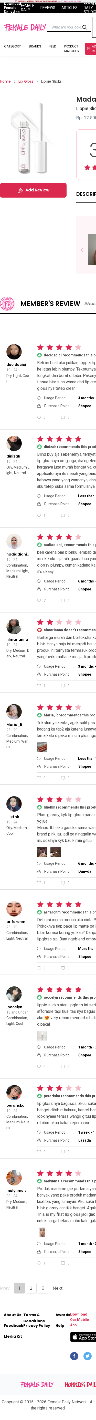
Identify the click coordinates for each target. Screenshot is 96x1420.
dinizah (13, 456)
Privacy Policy (36, 1325)
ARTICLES (69, 8)
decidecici (16, 364)
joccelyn (14, 1006)
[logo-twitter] (87, 1357)
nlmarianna (17, 639)
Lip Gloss (26, 81)
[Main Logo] (25, 27)
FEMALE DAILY (27, 8)
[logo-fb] (74, 1357)
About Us (12, 1314)
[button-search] (84, 27)
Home (5, 81)
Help (60, 1325)
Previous (85, 250)
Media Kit (13, 1336)
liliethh (12, 816)
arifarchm (15, 921)
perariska (15, 1105)
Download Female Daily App (12, 8)
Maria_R (14, 724)
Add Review (37, 190)
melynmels (16, 1190)
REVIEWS (47, 8)
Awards (63, 1314)
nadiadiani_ (17, 554)
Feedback (13, 1325)
